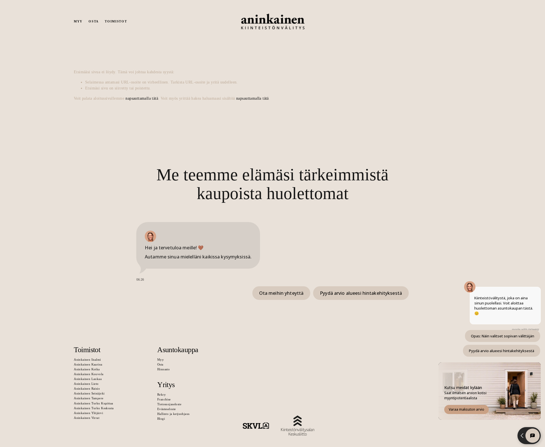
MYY (78, 21)
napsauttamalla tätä (141, 98)
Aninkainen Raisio (87, 388)
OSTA (94, 21)
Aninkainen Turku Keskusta (94, 408)
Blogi (161, 418)
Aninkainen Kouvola (88, 374)
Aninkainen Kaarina (88, 364)
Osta (160, 364)
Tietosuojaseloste (169, 404)
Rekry (161, 394)
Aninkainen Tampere (88, 398)
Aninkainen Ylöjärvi (88, 413)
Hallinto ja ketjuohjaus (173, 413)
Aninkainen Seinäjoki (89, 393)
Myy (160, 359)
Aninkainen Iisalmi (87, 359)
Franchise (164, 399)
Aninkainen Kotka (87, 369)
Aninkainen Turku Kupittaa (93, 403)
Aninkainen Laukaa (88, 379)
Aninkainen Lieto (86, 383)
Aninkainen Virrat (86, 417)
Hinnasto (163, 369)
